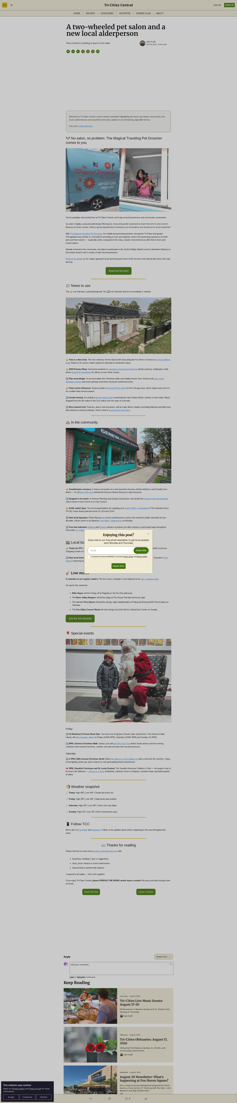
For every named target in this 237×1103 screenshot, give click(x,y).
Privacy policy (142, 556)
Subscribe (141, 550)
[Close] (148, 534)
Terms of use (128, 556)
